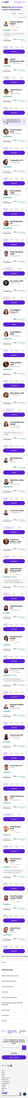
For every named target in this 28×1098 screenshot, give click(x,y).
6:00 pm (17, 108)
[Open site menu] (2, 2)
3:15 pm (15, 593)
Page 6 (26, 956)
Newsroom (4, 1088)
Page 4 (17, 956)
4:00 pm (11, 498)
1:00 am (10, 268)
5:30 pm (12, 108)
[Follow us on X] (5, 1065)
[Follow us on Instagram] (8, 1065)
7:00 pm (7, 77)
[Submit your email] (24, 1048)
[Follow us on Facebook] (3, 1065)
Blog (3, 1076)
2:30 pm (17, 47)
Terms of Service (5, 1077)
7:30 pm (15, 77)
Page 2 (8, 956)
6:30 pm (6, 350)
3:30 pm (17, 209)
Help (3, 1090)
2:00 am (15, 297)
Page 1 (3, 956)
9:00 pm (6, 239)
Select (14, 324)
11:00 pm (17, 239)
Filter (4, 962)
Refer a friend (14, 1057)
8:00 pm (17, 883)
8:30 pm (11, 915)
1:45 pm (12, 47)
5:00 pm (6, 108)
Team (3, 1072)
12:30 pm (7, 593)
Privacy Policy (5, 1079)
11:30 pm (17, 381)
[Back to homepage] (6, 2)
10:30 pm (6, 381)
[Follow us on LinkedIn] (11, 1065)
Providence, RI (20, 2)
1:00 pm (6, 47)
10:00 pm (11, 239)
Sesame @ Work (5, 1083)
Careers (4, 1074)
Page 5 (21, 956)
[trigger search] (25, 2)
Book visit (18, 52)
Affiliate (4, 1084)
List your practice (6, 1081)
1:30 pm (12, 624)
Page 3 (12, 956)
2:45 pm (11, 209)
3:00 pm (17, 178)
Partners (4, 1086)
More (22, 47)
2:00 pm (6, 178)
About (3, 1070)
